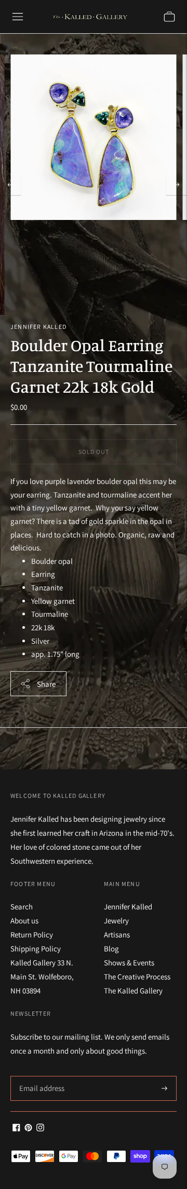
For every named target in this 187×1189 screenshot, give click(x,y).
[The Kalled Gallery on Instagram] (40, 1128)
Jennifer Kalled (38, 326)
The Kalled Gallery (133, 991)
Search (21, 906)
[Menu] (17, 16)
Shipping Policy (35, 948)
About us (24, 920)
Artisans (117, 934)
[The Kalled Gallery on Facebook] (16, 1128)
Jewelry (116, 920)
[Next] (176, 184)
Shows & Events (129, 962)
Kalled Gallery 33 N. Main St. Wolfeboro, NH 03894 (42, 977)
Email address (40, 1076)
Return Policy (31, 934)
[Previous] (10, 184)
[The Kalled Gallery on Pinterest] (28, 1128)
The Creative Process (137, 976)
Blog (111, 948)
